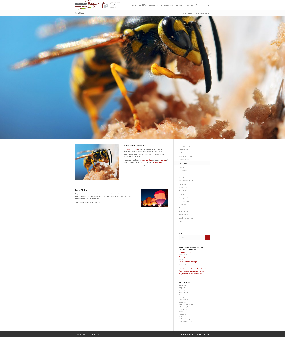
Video (181, 221)
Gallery (181, 167)
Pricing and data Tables (187, 198)
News (181, 316)
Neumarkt (182, 314)
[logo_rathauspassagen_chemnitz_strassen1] (97, 5)
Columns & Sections (185, 156)
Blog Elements (184, 149)
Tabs (180, 208)
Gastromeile (183, 295)
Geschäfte (182, 302)
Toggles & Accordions (186, 218)
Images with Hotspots (186, 181)
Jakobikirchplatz (184, 307)
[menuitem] (133, 5)
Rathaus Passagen (185, 319)
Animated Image (184, 146)
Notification (183, 187)
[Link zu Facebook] (205, 5)
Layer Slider (183, 184)
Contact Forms (184, 160)
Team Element (184, 211)
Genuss (181, 297)
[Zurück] (2, 77)
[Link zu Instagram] (208, 5)
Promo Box (182, 205)
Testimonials (183, 215)
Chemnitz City (183, 290)
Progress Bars (184, 201)
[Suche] (196, 5)
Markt (181, 312)
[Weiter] (283, 77)
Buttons (181, 153)
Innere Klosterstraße (186, 304)
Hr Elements (183, 171)
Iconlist (181, 177)
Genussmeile (183, 300)
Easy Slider (79, 13)
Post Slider (182, 194)
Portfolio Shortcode (185, 191)
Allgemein (182, 285)
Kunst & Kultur (184, 309)
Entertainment (184, 292)
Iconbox (181, 174)
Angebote (182, 288)
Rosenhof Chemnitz (185, 321)
